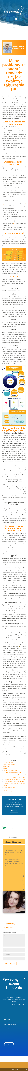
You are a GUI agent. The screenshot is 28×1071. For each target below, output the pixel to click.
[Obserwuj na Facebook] (11, 19)
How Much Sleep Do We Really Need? (12, 772)
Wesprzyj (14, 810)
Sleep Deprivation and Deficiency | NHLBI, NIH (14, 779)
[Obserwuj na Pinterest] (20, 19)
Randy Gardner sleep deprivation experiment (14, 781)
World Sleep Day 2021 (8, 762)
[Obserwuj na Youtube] (16, 19)
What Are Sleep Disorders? (9, 764)
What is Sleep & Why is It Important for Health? (14, 777)
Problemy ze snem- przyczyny (10, 770)
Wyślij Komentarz (9, 963)
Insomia (5, 768)
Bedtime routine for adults (9, 787)
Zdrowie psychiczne (6, 823)
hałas (14, 223)
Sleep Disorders (6, 766)
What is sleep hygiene (9, 790)
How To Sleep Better (8, 789)
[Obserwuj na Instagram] (7, 19)
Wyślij (9, 1044)
